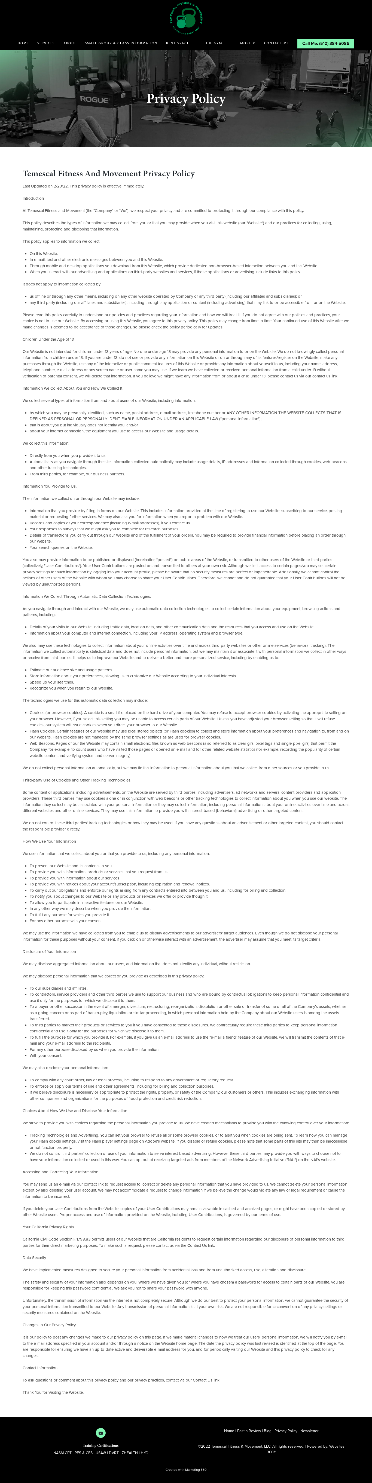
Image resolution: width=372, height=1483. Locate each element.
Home (23, 43)
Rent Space (177, 43)
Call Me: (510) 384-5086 (325, 43)
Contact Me (276, 43)
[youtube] (101, 1433)
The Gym (215, 43)
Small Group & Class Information (121, 43)
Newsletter (309, 1430)
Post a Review (249, 1430)
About (70, 43)
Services (46, 43)
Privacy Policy (286, 1430)
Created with (186, 1469)
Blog (268, 1430)
